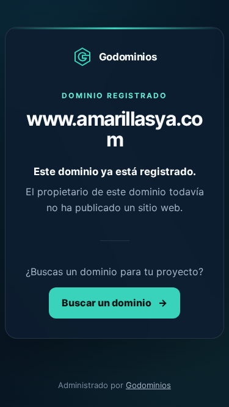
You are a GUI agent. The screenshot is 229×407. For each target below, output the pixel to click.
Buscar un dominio (114, 303)
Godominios (148, 385)
